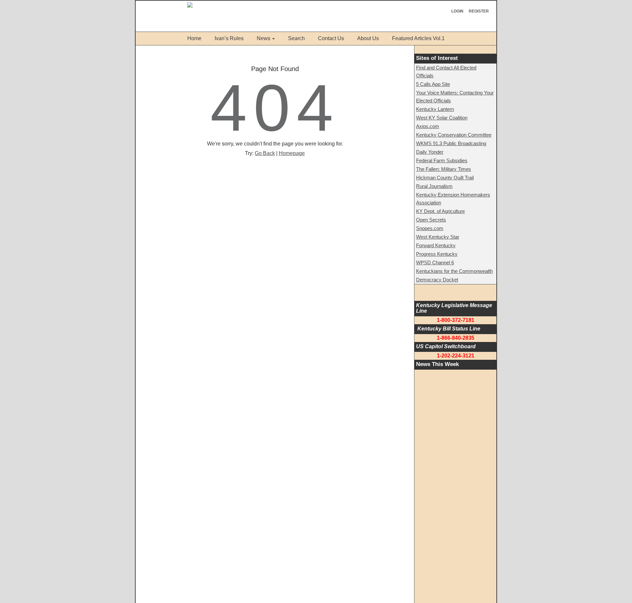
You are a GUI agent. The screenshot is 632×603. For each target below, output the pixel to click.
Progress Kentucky (437, 254)
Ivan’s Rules (229, 38)
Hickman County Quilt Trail (445, 177)
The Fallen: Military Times (443, 169)
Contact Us (331, 38)
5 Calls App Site (433, 84)
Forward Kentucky (436, 245)
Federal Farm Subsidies (441, 160)
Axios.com (427, 126)
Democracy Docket (437, 279)
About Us (368, 38)
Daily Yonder (429, 152)
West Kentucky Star (437, 237)
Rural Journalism (434, 186)
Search (296, 38)
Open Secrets (431, 220)
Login (457, 11)
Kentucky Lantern (435, 109)
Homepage (292, 153)
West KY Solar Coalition (441, 117)
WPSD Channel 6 (435, 262)
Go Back (265, 153)
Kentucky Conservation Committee (453, 135)
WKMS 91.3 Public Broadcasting (451, 143)
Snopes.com (429, 228)
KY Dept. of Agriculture (440, 211)
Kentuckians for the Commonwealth (454, 271)
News (263, 38)
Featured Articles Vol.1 (418, 38)
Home (194, 38)
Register (479, 11)
